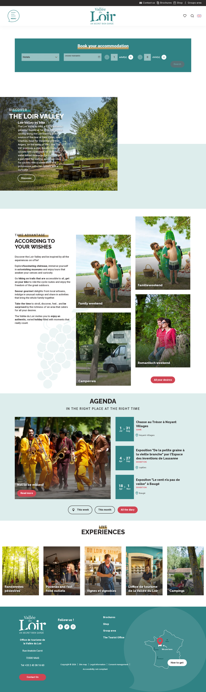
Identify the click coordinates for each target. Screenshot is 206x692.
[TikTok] (66, 626)
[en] (199, 15)
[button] (192, 16)
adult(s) (123, 57)
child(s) (156, 57)
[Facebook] (60, 626)
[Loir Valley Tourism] (103, 16)
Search (177, 64)
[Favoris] (185, 16)
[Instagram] (73, 626)
